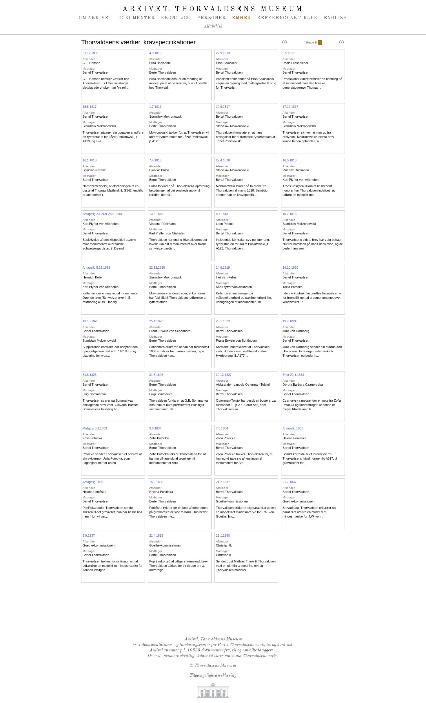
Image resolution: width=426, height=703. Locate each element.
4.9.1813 (155, 53)
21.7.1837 (223, 482)
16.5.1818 (289, 160)
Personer (211, 18)
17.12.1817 (290, 106)
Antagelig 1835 (293, 428)
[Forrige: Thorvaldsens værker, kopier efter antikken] (284, 42)
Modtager (89, 68)
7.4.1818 (155, 160)
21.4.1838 (156, 535)
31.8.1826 (90, 374)
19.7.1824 (289, 321)
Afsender (89, 59)
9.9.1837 (89, 535)
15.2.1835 (156, 482)
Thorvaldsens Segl (214, 617)
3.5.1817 (289, 53)
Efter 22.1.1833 (293, 374)
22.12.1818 (157, 267)
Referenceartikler (287, 18)
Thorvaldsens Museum (215, 666)
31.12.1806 (90, 53)
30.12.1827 (224, 374)
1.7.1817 (155, 106)
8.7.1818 (222, 214)
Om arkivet (95, 18)
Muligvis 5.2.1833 (95, 428)
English (335, 18)
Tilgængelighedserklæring (213, 675)
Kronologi (176, 18)
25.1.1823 (156, 321)
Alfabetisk (213, 26)
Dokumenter (136, 18)
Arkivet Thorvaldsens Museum (213, 9)
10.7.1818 (289, 214)
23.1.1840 (223, 535)
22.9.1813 (223, 53)
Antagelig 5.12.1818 (96, 267)
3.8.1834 (155, 428)
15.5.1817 (90, 106)
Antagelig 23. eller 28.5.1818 (102, 214)
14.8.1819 (223, 267)
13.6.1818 (156, 214)
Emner (241, 18)
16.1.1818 (90, 160)
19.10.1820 (290, 267)
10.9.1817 (223, 106)
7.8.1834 (222, 428)
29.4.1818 (223, 160)
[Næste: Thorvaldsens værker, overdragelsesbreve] (341, 42)
